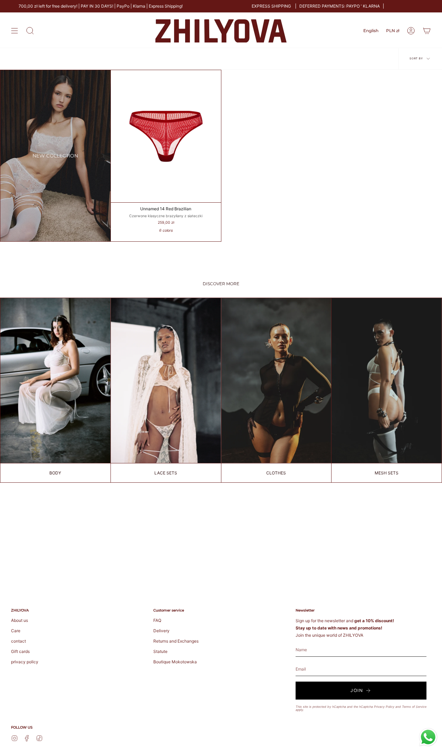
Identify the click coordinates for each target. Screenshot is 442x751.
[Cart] (427, 30)
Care (15, 630)
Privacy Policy (384, 707)
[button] (30, 30)
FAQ (157, 620)
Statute (160, 651)
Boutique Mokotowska (175, 661)
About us (19, 620)
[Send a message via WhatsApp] (428, 737)
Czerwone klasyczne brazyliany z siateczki (165, 216)
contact (18, 641)
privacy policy (24, 661)
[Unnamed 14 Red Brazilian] (166, 136)
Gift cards (20, 651)
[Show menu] (14, 30)
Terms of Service (414, 707)
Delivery (161, 630)
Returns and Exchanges (176, 641)
